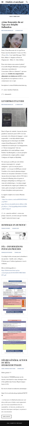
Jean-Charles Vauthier (8, 368)
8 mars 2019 (15, 228)
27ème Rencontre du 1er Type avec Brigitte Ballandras (12, 24)
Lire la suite (6, 416)
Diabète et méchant (14, 2)
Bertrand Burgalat (7, 30)
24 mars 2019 (19, 30)
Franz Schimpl (5, 228)
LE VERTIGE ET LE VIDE (12, 101)
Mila (7, 55)
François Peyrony (6, 252)
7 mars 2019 (17, 252)
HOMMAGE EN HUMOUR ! (13, 224)
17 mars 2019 (19, 104)
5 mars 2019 (20, 368)
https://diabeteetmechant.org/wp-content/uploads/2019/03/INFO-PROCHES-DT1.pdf (13, 272)
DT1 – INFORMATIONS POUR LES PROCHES (12, 247)
